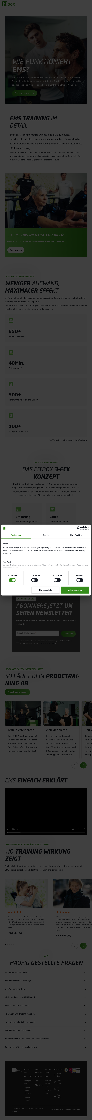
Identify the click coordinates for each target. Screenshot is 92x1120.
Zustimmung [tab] (16, 535)
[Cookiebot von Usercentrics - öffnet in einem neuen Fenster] (78, 528)
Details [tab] (46, 535)
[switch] (34, 580)
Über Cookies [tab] (76, 535)
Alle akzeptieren (75, 590)
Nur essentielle (45, 590)
